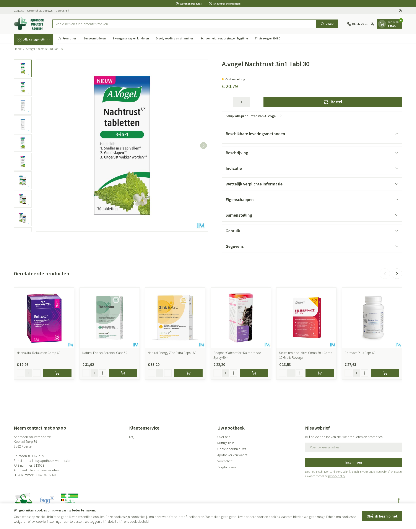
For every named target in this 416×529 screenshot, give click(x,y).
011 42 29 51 (37, 456)
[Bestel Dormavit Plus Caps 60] (385, 373)
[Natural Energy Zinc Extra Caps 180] (175, 318)
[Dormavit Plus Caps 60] (372, 318)
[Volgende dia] (397, 273)
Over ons (223, 437)
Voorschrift (62, 11)
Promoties (69, 38)
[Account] (372, 24)
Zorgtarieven (226, 467)
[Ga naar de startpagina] (29, 23)
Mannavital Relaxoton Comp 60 (38, 353)
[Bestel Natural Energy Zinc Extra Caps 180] (188, 373)
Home (17, 49)
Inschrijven (353, 462)
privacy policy (336, 476)
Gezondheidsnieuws (39, 11)
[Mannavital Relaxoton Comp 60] (44, 318)
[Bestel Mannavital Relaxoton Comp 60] (57, 373)
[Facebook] (399, 500)
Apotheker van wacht (232, 455)
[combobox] (184, 23)
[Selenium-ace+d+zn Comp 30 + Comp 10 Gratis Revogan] (306, 318)
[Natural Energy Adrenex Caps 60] (110, 318)
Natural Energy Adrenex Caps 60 (104, 353)
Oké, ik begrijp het (382, 516)
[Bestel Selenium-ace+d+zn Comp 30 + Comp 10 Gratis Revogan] (320, 373)
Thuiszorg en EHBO (268, 38)
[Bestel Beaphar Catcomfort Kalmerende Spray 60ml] (254, 373)
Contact (19, 11)
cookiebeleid (139, 521)
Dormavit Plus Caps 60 (359, 353)
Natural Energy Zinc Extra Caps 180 (172, 353)
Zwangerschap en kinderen (131, 38)
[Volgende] (203, 145)
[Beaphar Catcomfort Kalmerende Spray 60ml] (241, 318)
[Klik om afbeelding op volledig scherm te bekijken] (122, 145)
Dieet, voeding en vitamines (174, 38)
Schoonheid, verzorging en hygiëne (224, 38)
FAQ (132, 437)
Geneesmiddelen (94, 38)
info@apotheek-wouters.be (51, 460)
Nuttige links (225, 443)
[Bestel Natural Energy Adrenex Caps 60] (123, 373)
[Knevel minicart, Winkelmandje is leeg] (382, 24)
